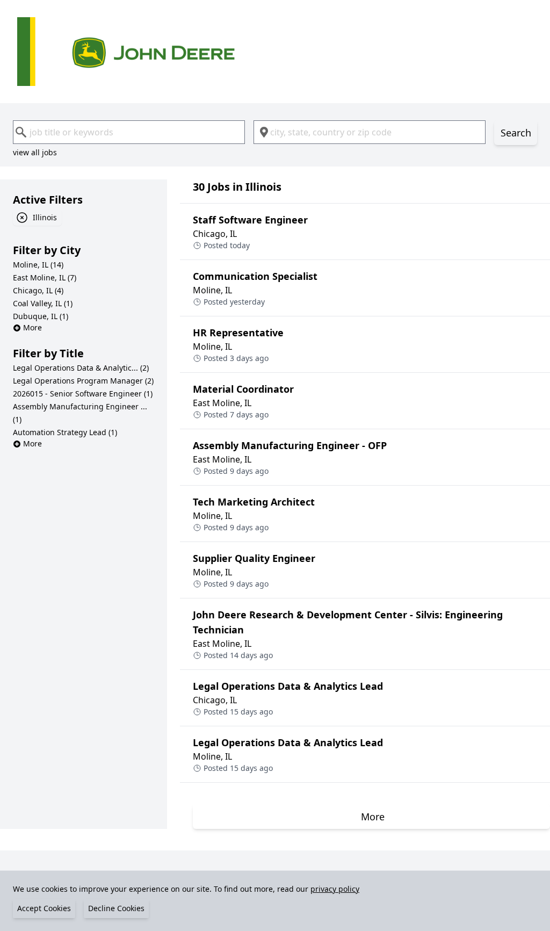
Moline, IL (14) (38, 264)
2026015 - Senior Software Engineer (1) (83, 393)
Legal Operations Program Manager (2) (83, 381)
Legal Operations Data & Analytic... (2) (81, 368)
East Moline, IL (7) (44, 277)
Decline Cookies (116, 908)
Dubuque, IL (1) (40, 316)
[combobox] (129, 132)
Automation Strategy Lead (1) (65, 432)
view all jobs (35, 152)
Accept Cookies (44, 908)
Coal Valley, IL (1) (43, 303)
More (32, 327)
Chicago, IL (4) (38, 290)
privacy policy (334, 889)
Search (516, 132)
